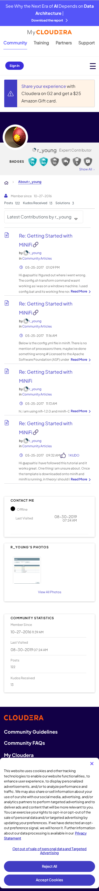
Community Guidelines (31, 732)
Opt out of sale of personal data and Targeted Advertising (49, 851)
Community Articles (37, 258)
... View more (80, 291)
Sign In (15, 66)
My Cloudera (19, 755)
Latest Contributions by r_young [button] (39, 216)
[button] (49, 569)
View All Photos (49, 592)
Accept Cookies (49, 880)
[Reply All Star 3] (43, 161)
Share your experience (44, 86)
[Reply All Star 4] (32, 161)
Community (15, 42)
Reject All (49, 866)
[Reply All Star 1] (65, 161)
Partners (64, 42)
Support (86, 42)
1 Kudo (73, 455)
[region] (49, 823)
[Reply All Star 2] (54, 161)
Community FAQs (24, 743)
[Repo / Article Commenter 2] (77, 161)
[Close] (92, 763)
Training (41, 42)
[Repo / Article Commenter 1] (88, 161)
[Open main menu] (92, 66)
